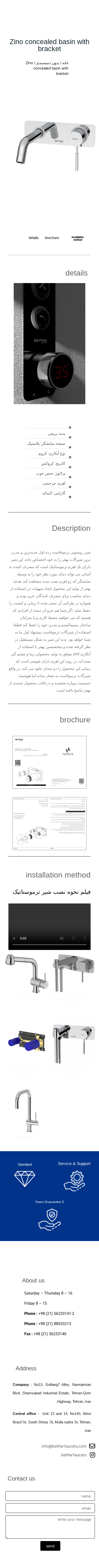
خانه (65, 63)
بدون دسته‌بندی (47, 63)
